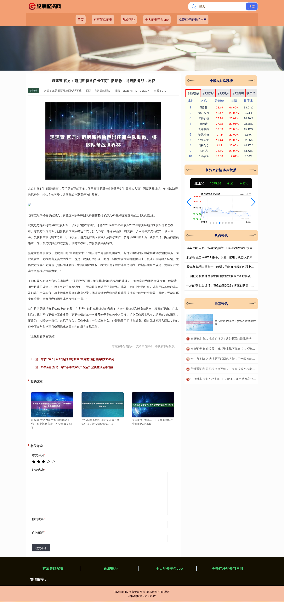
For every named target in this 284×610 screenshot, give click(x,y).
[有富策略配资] (45, 6)
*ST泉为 (204, 156)
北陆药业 (203, 140)
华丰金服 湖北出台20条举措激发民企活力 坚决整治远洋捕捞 (77, 367)
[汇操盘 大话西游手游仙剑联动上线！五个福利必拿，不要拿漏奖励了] (52, 404)
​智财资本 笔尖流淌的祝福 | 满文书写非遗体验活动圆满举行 (228, 338)
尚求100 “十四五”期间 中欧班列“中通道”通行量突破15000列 (77, 359)
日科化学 (203, 145)
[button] (189, 202)
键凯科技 (203, 134)
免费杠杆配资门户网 (193, 19)
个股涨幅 (193, 93)
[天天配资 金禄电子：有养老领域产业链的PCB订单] (153, 404)
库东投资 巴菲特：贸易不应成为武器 (235, 322)
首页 (80, 19)
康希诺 (204, 123)
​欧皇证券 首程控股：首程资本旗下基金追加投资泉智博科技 (228, 348)
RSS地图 (151, 592)
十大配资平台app (157, 19)
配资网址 (128, 19)
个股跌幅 (208, 93)
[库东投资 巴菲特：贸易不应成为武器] (199, 322)
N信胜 (203, 107)
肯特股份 (203, 118)
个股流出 (238, 93)
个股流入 (223, 93)
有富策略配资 (103, 19)
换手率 (251, 93)
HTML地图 (163, 592)
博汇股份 (203, 113)
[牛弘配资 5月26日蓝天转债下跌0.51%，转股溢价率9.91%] (103, 404)
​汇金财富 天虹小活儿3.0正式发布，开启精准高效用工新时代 (229, 379)
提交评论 (41, 548)
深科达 (204, 151)
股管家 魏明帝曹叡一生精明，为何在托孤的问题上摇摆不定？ (225, 266)
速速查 (34, 90)
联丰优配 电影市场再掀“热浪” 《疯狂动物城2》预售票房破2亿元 (227, 248)
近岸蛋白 (203, 129)
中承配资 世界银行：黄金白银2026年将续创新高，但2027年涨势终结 (230, 285)
